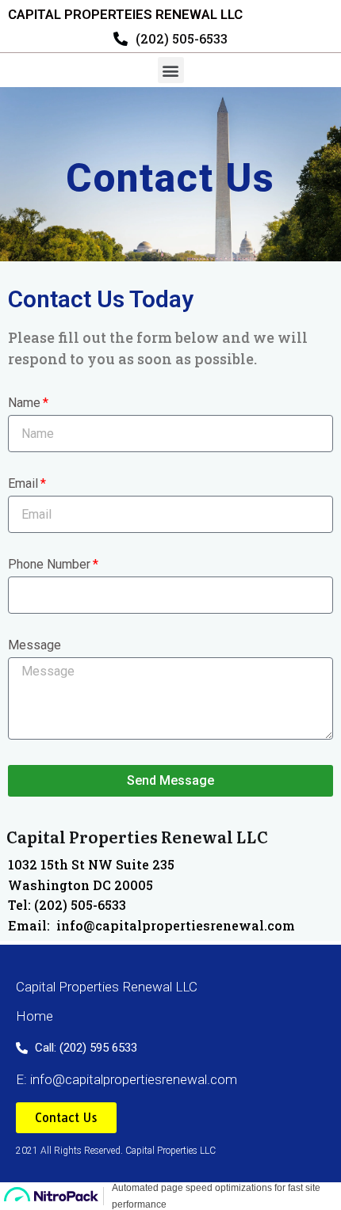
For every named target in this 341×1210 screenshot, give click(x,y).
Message (34, 646)
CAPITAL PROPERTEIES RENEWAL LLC (125, 14)
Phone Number (49, 565)
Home (34, 1016)
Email (23, 484)
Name (24, 403)
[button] (171, 70)
